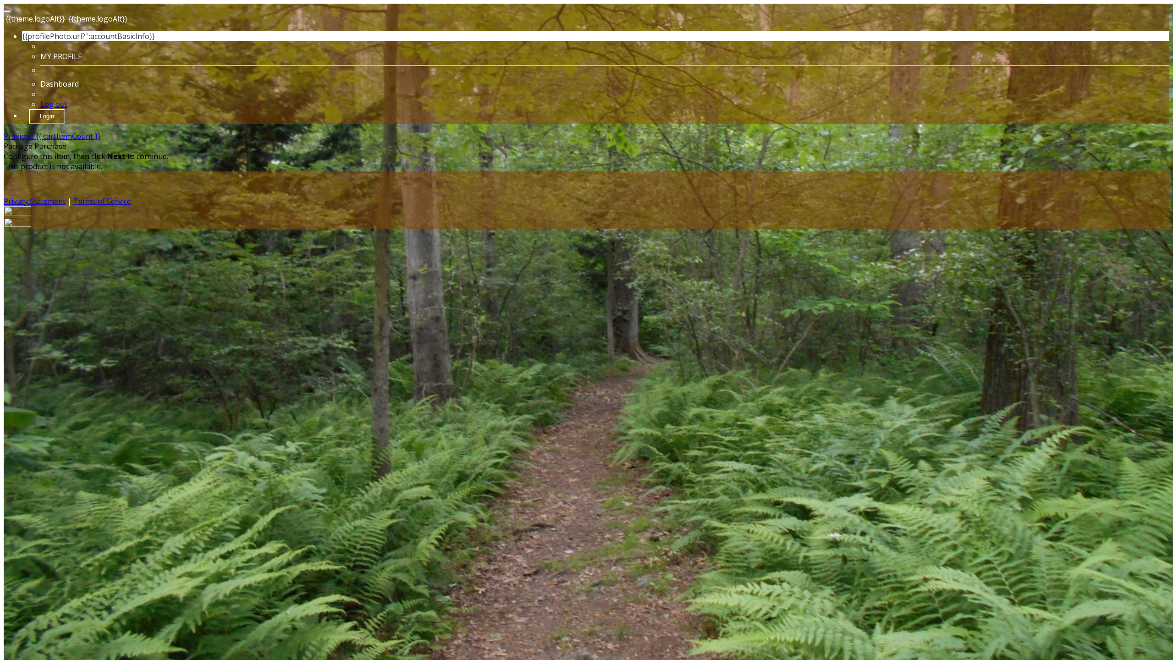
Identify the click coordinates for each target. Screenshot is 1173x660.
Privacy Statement (35, 201)
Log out (53, 104)
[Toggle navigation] (7, 11)
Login (47, 116)
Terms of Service (102, 201)
